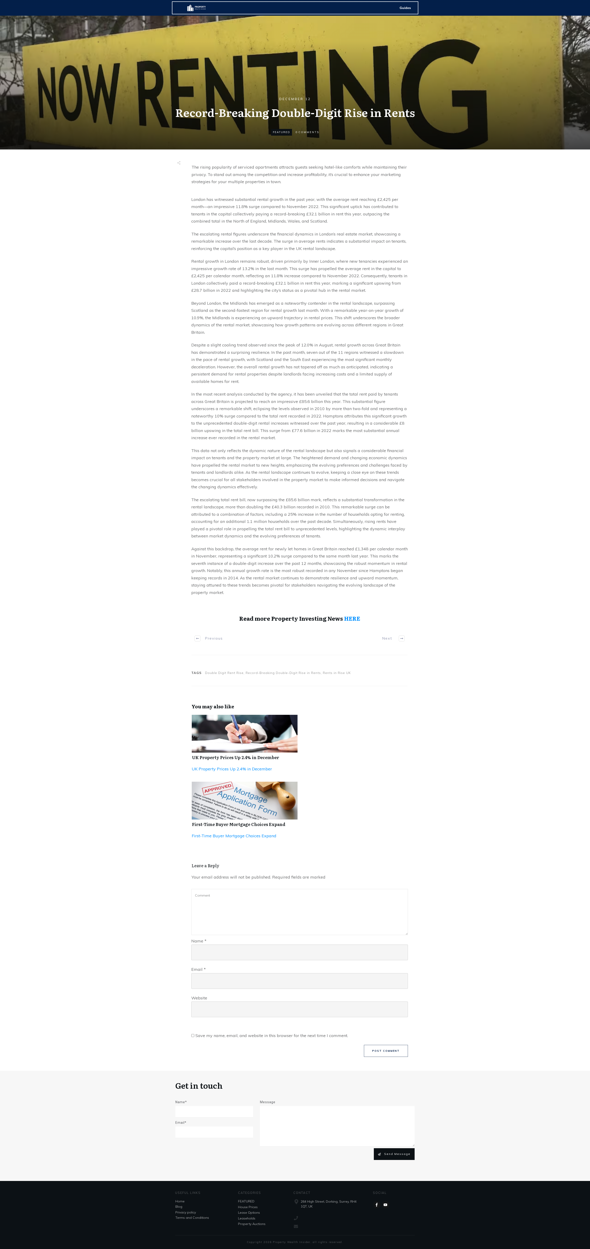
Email (198, 969)
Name (198, 941)
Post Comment (386, 1050)
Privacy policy (185, 1212)
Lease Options (249, 1212)
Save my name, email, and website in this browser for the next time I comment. (271, 1035)
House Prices (248, 1207)
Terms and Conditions (192, 1218)
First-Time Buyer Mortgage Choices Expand (238, 824)
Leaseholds (246, 1218)
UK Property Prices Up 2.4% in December (235, 757)
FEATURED (281, 132)
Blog (178, 1206)
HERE (352, 618)
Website (199, 998)
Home (180, 1201)
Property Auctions (252, 1224)
